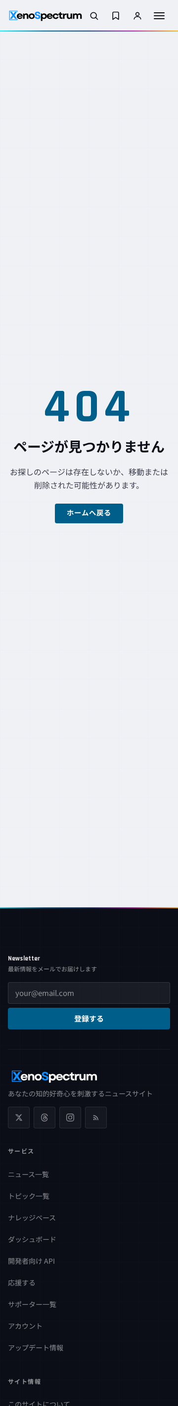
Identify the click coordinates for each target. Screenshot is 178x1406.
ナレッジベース (32, 1217)
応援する (22, 1282)
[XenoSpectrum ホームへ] (45, 16)
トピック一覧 (28, 1196)
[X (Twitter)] (19, 1117)
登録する (89, 1019)
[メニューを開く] (159, 16)
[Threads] (44, 1117)
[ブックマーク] (116, 16)
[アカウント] (137, 16)
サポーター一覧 (32, 1304)
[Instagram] (70, 1117)
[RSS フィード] (96, 1117)
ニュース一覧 (28, 1174)
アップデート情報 (35, 1347)
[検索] (94, 16)
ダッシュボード (32, 1239)
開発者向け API (31, 1261)
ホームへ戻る (89, 513)
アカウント (25, 1326)
